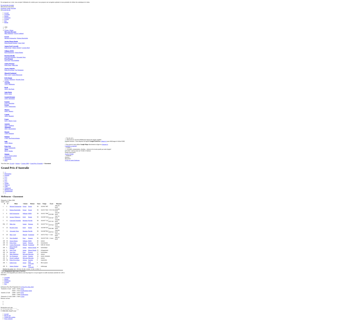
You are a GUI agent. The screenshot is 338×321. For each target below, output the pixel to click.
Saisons (6, 16)
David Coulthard (19, 33)
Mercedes (31, 254)
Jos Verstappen (19, 70)
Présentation (7, 173)
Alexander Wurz (21, 57)
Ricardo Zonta (20, 79)
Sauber (25, 224)
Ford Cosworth (31, 262)
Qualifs (6, 183)
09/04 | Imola (8, 93)
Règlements (7, 157)
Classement (7, 188)
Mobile (6, 22)
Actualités (7, 14)
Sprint (22, 292)
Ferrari (24, 206)
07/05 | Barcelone (9, 102)
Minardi (25, 234)
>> (5, 193)
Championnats (8, 191)
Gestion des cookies (9, 317)
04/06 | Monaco (8, 110)
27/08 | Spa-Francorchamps (12, 137)
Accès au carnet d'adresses (72, 160)
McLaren (25, 254)
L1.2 (5, 178)
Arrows (25, 256)
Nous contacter (8, 319)
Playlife (30, 220)
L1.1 (5, 177)
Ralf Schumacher (9, 52)
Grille (6, 186)
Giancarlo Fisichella (10, 57)
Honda (30, 217)
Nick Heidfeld (15, 60)
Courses (6, 81)
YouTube (13, 8)
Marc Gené (7, 75)
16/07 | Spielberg (9, 124)
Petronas (30, 224)
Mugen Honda (32, 247)
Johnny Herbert (16, 48)
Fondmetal (31, 234)
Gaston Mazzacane (17, 75)
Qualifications (24, 294)
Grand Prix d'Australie (36, 163)
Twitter (8, 8)
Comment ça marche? (71, 146)
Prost (24, 238)
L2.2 (5, 181)
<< (5, 172)
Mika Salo (15, 65)
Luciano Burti (26, 48)
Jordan (24, 247)
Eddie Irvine (7, 48)
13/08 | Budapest (9, 132)
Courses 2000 (25, 163)
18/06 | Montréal (9, 115)
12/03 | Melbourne (9, 83)
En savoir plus (5, 5)
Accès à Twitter (69, 154)
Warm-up (7, 185)
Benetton (25, 220)
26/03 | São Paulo (9, 88)
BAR (24, 217)
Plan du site (7, 315)
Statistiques (7, 17)
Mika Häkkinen (8, 33)
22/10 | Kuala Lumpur (10, 154)
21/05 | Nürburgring (10, 105)
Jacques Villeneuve (9, 79)
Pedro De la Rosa (9, 70)
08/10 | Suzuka (8, 150)
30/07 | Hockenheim (10, 127)
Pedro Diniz (7, 65)
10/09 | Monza (8, 142)
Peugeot (30, 238)
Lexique (6, 19)
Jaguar (24, 262)
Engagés (6, 175)
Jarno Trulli (21, 43)
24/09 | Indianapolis (9, 147)
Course (22, 296)
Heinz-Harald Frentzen (10, 43)
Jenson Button (19, 52)
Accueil (6, 13)
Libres (22, 289)
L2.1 (5, 180)
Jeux (5, 21)
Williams (25, 213)
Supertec (30, 256)
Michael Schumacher (10, 38)
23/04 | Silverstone (9, 97)
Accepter (11, 5)
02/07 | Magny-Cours (10, 120)
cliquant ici (105, 144)
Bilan (5, 160)
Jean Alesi (7, 60)
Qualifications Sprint (26, 290)
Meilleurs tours (8, 189)
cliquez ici (104, 141)
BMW (30, 213)
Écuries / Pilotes (8, 30)
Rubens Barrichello (22, 38)
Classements (7, 159)
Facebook (3, 8)
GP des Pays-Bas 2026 (27, 287)
